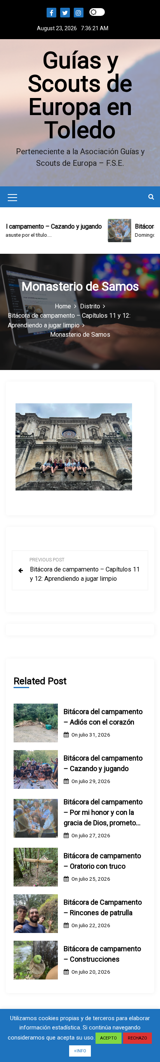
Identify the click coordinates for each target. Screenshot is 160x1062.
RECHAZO (137, 1038)
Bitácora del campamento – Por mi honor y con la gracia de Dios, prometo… (103, 812)
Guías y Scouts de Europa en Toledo (80, 95)
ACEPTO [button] (108, 1038)
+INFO (80, 1050)
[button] (151, 196)
